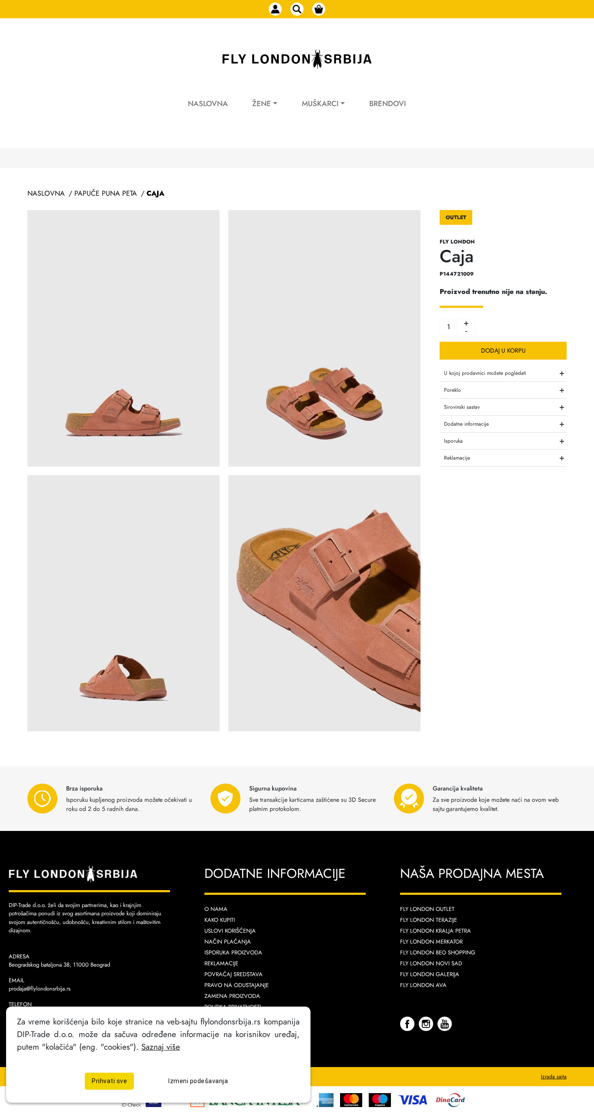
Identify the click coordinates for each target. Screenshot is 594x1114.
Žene (261, 103)
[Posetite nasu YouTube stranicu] (444, 1023)
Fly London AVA (423, 985)
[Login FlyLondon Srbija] (275, 9)
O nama (215, 909)
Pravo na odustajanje (236, 985)
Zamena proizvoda (232, 996)
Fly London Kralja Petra (435, 931)
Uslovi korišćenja (230, 931)
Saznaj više (160, 1047)
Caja (155, 193)
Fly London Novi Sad (431, 963)
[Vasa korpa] (318, 9)
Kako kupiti (219, 920)
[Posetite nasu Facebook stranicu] (408, 1023)
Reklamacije (221, 963)
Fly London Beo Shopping (437, 952)
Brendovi (387, 103)
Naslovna (208, 103)
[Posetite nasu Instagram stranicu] (427, 1023)
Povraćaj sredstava (233, 974)
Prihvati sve (109, 1080)
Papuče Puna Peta (105, 193)
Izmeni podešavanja (198, 1080)
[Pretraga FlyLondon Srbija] (297, 9)
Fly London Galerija (429, 974)
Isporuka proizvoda (233, 952)
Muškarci (320, 103)
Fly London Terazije (428, 920)
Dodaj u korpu (503, 350)
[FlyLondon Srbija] (297, 60)
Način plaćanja (227, 941)
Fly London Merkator (431, 941)
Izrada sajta (554, 1077)
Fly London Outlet (427, 909)
